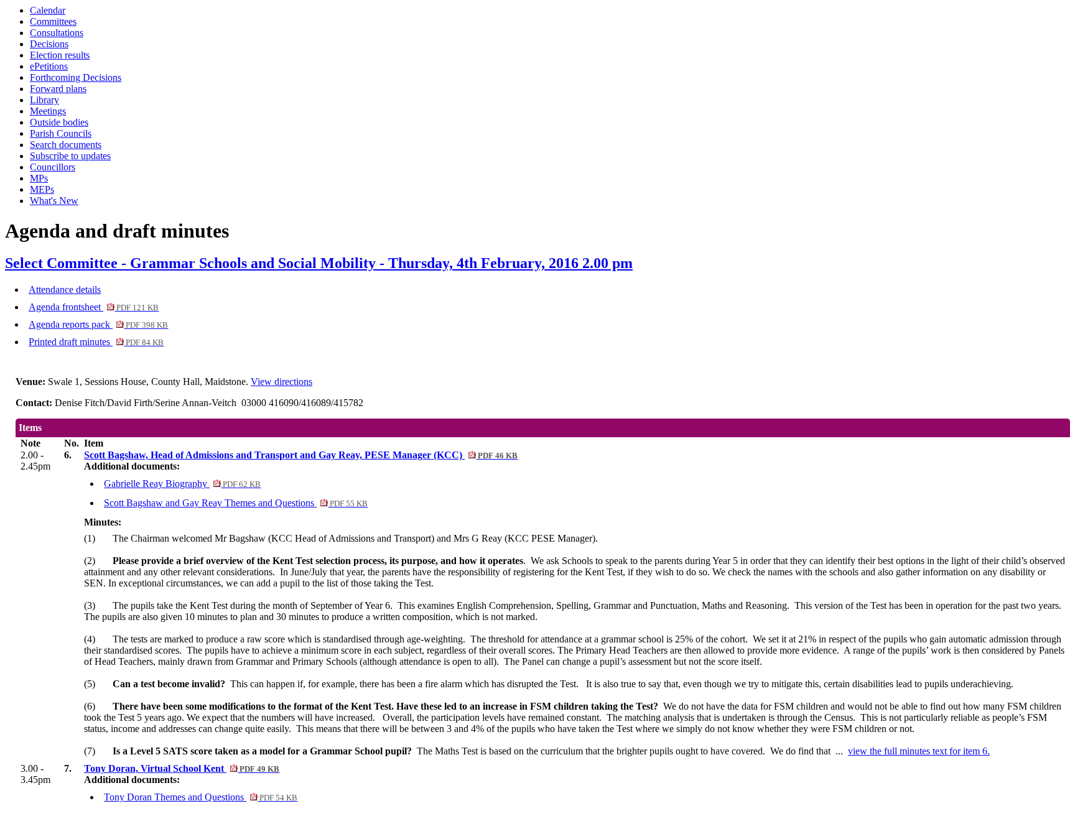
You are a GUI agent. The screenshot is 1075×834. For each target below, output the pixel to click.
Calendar (47, 10)
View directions (281, 381)
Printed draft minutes (96, 341)
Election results (60, 55)
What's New (54, 200)
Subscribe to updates (70, 156)
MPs (39, 178)
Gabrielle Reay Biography (182, 483)
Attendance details (65, 289)
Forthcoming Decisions (75, 77)
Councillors (52, 167)
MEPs (42, 189)
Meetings (48, 111)
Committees (53, 21)
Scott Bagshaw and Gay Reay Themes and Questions (236, 503)
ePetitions (49, 66)
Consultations (56, 32)
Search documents (65, 144)
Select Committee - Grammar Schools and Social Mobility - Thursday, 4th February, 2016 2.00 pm (319, 263)
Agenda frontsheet (94, 307)
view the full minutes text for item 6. (919, 751)
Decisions (49, 44)
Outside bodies (59, 122)
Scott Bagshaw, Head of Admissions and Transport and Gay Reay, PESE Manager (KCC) (301, 455)
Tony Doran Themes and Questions (200, 797)
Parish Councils (60, 133)
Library (44, 100)
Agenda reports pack (98, 324)
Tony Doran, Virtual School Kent (181, 768)
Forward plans (58, 88)
